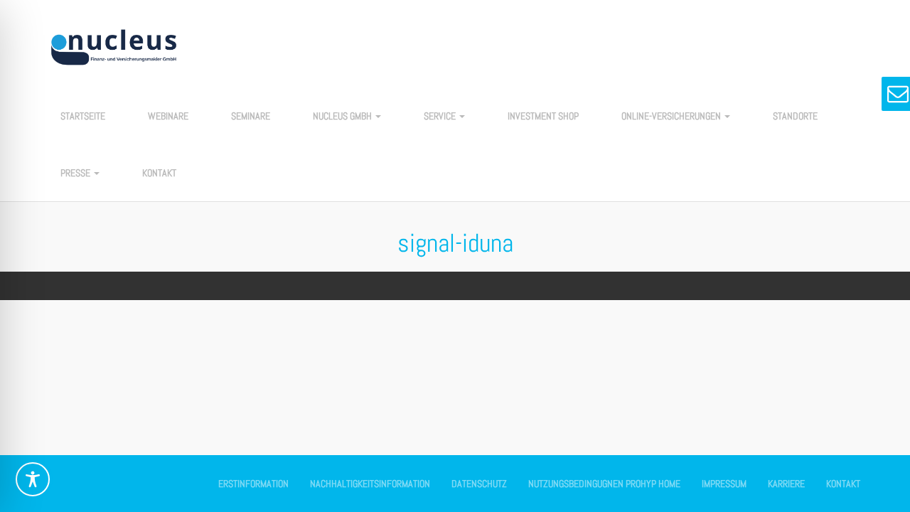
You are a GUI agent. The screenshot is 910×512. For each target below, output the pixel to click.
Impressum (724, 483)
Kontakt (159, 172)
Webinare (168, 116)
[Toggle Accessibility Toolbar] (32, 479)
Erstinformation (253, 483)
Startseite (82, 116)
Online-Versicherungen (672, 116)
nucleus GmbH (343, 116)
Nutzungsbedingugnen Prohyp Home (604, 483)
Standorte (795, 116)
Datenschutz (479, 483)
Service (441, 116)
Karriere (786, 483)
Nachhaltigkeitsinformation (370, 483)
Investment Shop (543, 116)
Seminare (250, 116)
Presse (76, 172)
